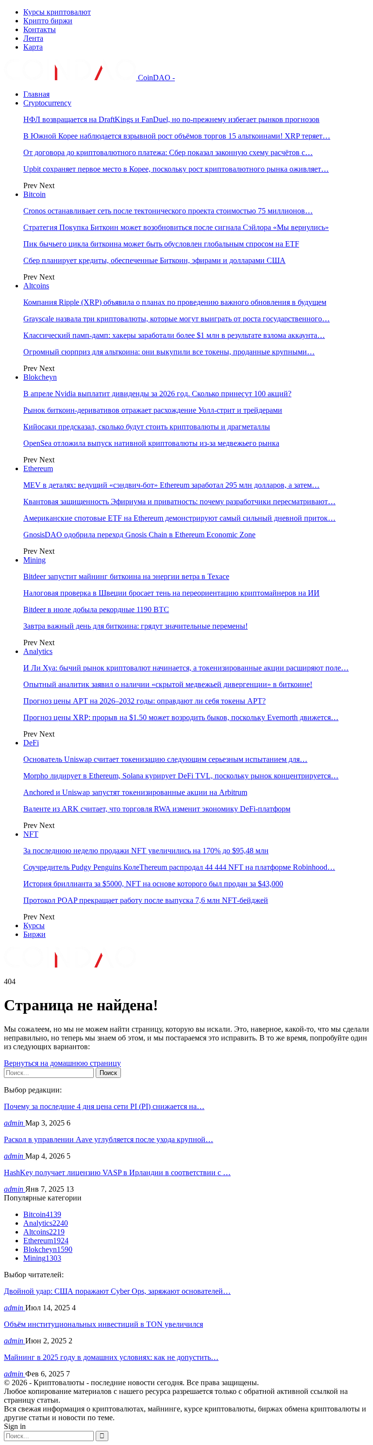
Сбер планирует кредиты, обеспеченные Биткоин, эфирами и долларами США (154, 260)
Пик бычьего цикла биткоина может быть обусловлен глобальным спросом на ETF (161, 244)
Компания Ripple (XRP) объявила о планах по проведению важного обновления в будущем (174, 302)
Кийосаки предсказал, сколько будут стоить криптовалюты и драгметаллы (146, 427)
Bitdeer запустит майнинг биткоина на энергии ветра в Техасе (126, 576)
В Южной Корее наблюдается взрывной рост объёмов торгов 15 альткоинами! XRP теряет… (176, 136)
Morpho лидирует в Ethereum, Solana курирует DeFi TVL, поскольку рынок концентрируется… (181, 776)
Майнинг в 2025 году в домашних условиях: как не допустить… (111, 1357)
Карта (33, 47)
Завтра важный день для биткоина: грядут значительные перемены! (135, 626)
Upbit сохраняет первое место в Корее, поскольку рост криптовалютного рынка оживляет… (176, 169)
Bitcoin (34, 194)
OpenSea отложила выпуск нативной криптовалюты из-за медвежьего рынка (151, 443)
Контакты (39, 29)
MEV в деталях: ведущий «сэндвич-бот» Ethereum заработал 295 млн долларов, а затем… (171, 485)
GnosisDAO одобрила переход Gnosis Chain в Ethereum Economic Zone (139, 534)
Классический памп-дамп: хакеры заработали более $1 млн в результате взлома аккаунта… (174, 335)
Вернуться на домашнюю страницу (62, 1063)
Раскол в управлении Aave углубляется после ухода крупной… (108, 1139)
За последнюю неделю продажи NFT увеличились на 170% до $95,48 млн (146, 850)
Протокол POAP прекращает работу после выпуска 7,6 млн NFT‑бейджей (145, 900)
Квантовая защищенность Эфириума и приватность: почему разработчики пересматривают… (179, 501)
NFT (30, 834)
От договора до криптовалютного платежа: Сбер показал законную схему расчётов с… (168, 152)
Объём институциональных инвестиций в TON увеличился (103, 1324)
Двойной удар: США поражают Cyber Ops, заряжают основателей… (117, 1291)
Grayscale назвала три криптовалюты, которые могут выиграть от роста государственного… (176, 319)
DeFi (31, 743)
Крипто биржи (47, 21)
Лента (33, 38)
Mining (34, 560)
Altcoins (36, 286)
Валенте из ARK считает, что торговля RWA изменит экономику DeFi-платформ (156, 809)
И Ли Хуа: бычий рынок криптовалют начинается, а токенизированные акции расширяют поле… (186, 668)
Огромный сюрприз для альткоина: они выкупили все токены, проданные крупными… (169, 352)
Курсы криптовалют (57, 12)
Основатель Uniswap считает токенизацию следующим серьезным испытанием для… (165, 759)
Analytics (37, 651)
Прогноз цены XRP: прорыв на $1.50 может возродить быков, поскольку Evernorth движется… (181, 717)
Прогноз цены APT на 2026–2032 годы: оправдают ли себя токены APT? (144, 701)
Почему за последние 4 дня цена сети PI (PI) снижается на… (104, 1106)
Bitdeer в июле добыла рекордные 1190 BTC (96, 609)
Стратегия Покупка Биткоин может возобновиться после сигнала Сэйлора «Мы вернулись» (176, 227)
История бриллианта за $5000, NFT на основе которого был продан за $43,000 (153, 884)
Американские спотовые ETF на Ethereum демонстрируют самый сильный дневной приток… (179, 518)
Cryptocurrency (47, 103)
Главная (36, 94)
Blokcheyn (40, 377)
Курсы (34, 925)
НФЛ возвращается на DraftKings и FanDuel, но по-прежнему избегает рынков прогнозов (171, 119)
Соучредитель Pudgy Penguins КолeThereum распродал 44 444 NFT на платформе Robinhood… (179, 867)
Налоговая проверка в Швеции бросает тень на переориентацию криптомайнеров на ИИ (171, 593)
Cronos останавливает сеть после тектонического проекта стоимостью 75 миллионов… (168, 211)
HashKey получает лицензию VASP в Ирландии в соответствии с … (117, 1172)
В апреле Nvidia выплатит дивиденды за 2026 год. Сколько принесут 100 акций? (157, 393)
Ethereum (38, 468)
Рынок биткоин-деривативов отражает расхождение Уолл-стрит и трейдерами (152, 410)
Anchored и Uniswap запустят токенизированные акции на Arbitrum (135, 792)
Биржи (34, 934)
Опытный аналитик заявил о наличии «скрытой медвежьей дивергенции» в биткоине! (167, 684)
